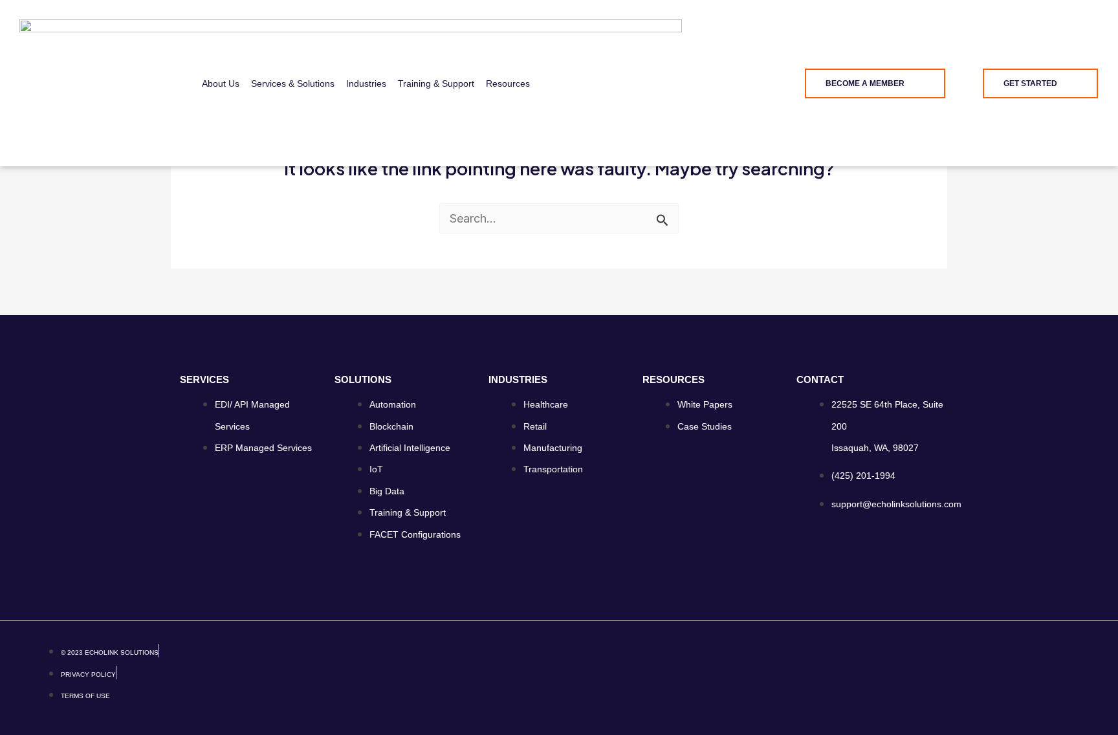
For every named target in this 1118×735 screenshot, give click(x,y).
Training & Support (436, 83)
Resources (508, 83)
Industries (366, 83)
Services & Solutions (292, 83)
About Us (220, 83)
